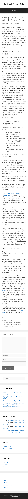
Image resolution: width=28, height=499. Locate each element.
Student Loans (8, 320)
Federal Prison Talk (14, 4)
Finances (6, 318)
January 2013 (7, 446)
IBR (9, 195)
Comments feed (7, 485)
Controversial (6, 462)
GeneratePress (14, 496)
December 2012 (7, 449)
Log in (4, 480)
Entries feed (6, 483)
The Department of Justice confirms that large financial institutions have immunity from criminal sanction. (13, 404)
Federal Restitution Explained (12, 322)
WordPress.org (7, 487)
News (4, 467)
